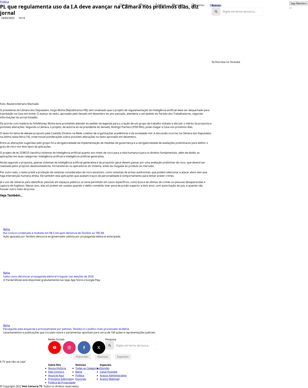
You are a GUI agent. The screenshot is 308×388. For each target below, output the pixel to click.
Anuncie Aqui (56, 375)
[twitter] (98, 347)
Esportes (80, 379)
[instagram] (69, 347)
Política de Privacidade (61, 382)
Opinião (104, 368)
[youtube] (54, 347)
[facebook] (84, 347)
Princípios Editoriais (60, 379)
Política (4, 2)
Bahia (6, 229)
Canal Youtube (108, 372)
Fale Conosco (56, 372)
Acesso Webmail (110, 379)
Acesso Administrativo (113, 375)
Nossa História (57, 368)
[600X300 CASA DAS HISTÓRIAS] (260, 118)
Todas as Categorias (87, 368)
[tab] (82, 356)
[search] (216, 11)
